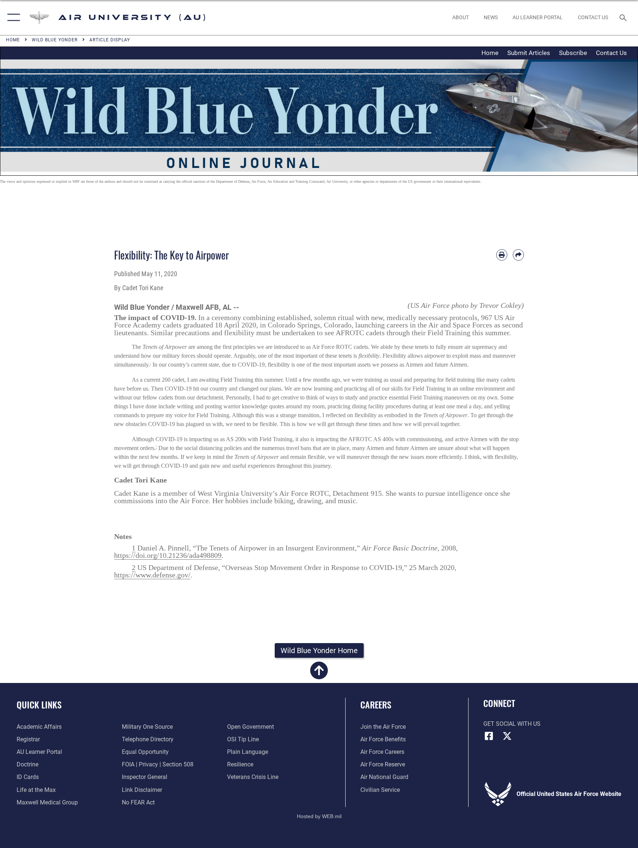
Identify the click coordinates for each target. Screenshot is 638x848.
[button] (12, 17)
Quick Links (39, 704)
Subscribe (573, 52)
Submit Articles (528, 52)
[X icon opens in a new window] (507, 736)
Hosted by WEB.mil (319, 816)
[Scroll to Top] (319, 674)
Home (489, 52)
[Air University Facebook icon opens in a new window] (488, 736)
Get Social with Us (512, 723)
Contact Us (611, 52)
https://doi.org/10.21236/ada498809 (168, 555)
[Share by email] (518, 254)
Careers (375, 704)
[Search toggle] (624, 17)
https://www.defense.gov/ (152, 575)
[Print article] (501, 254)
